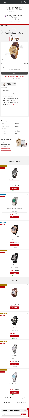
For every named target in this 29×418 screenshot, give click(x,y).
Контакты (21, 404)
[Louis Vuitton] (14, 173)
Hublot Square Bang (14, 236)
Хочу (23, 414)
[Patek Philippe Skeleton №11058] (12, 39)
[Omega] (14, 349)
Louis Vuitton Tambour (14, 179)
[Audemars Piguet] (14, 201)
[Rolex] (14, 377)
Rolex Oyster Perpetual (14, 383)
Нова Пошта (17, 94)
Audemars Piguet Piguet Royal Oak (14, 208)
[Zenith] (14, 320)
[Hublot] (14, 229)
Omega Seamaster (14, 355)
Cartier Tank (14, 299)
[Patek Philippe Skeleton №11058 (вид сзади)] (17, 39)
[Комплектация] (21, 142)
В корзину (14, 188)
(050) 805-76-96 (14, 15)
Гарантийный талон (6, 150)
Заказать (14, 73)
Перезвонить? (14, 17)
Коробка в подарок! (5, 148)
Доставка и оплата (21, 402)
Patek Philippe (13, 28)
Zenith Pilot (14, 327)
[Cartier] (14, 292)
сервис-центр (11, 104)
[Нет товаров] (25, 2)
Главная (6, 28)
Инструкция (4, 152)
